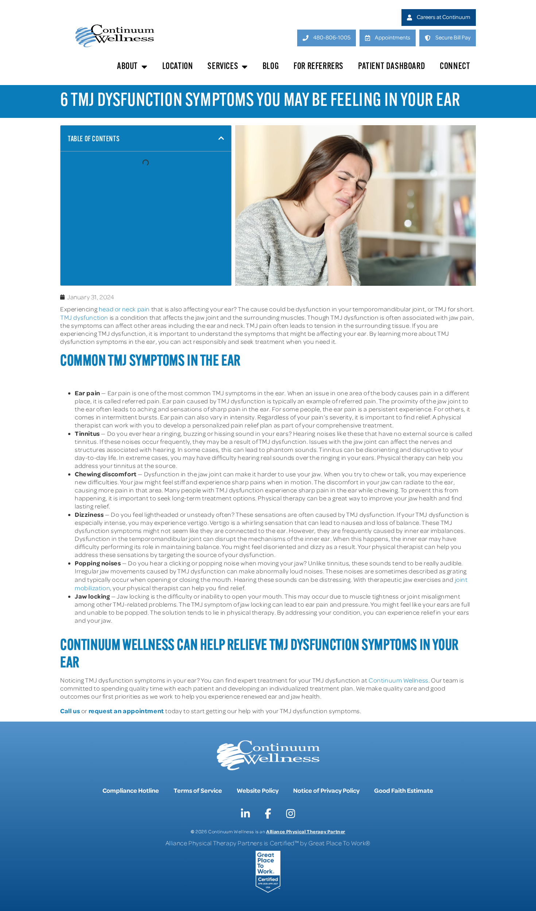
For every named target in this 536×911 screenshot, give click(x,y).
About (127, 66)
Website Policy (258, 790)
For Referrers (318, 66)
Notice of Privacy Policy (326, 790)
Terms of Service (198, 790)
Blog (271, 66)
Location (177, 66)
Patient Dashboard (391, 66)
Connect (455, 66)
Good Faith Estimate (403, 790)
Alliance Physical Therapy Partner (305, 831)
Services (222, 66)
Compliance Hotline (130, 790)
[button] (221, 138)
